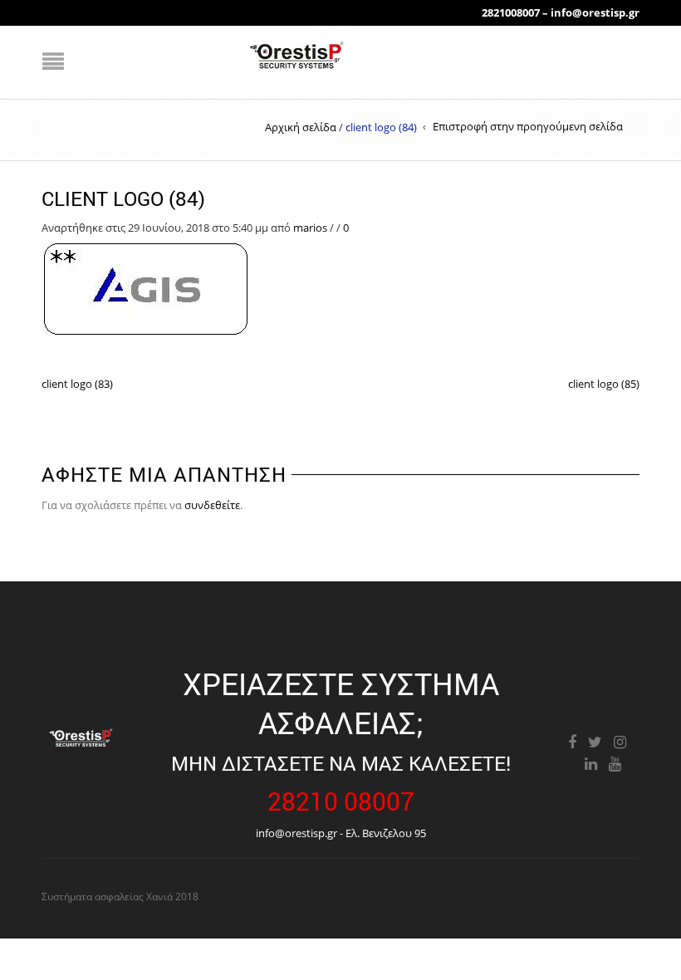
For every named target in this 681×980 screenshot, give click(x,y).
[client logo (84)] (148, 288)
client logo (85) (603, 383)
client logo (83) (77, 383)
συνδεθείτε (212, 504)
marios (310, 227)
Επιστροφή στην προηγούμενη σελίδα (528, 126)
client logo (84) (123, 198)
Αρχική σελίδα (300, 127)
